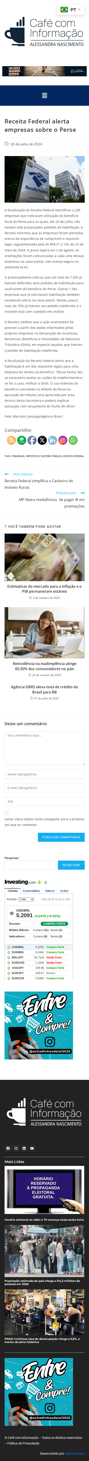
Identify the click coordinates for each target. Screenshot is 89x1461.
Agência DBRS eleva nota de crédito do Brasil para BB (44, 689)
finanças (18, 456)
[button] (44, 95)
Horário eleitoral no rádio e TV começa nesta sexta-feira (44, 1219)
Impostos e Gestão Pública (44, 456)
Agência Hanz (74, 1453)
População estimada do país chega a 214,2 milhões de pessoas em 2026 (42, 1282)
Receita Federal (73, 456)
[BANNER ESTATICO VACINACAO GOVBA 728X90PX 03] (44, 71)
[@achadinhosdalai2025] (45, 1025)
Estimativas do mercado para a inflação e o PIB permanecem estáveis (44, 589)
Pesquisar (12, 858)
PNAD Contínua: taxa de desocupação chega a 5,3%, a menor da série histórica (42, 1340)
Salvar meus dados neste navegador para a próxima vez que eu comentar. (44, 822)
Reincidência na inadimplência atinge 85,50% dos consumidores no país (44, 666)
